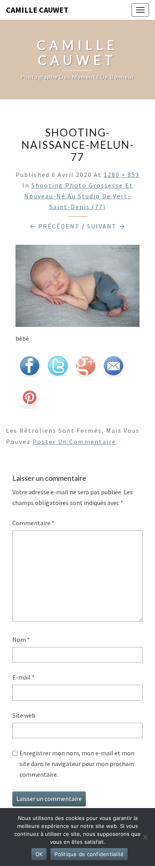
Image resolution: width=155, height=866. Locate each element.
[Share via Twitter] (57, 369)
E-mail (23, 677)
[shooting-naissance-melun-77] (77, 288)
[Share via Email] (113, 369)
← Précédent (54, 226)
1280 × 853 (122, 175)
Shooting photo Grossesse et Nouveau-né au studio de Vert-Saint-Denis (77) (78, 196)
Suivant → (106, 226)
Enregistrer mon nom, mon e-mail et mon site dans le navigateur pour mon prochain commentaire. (76, 763)
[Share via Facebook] (29, 369)
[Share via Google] (85, 369)
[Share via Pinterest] (29, 400)
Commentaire (33, 523)
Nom (21, 639)
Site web (23, 715)
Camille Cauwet (37, 10)
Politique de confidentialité (89, 854)
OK (39, 854)
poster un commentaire (74, 441)
